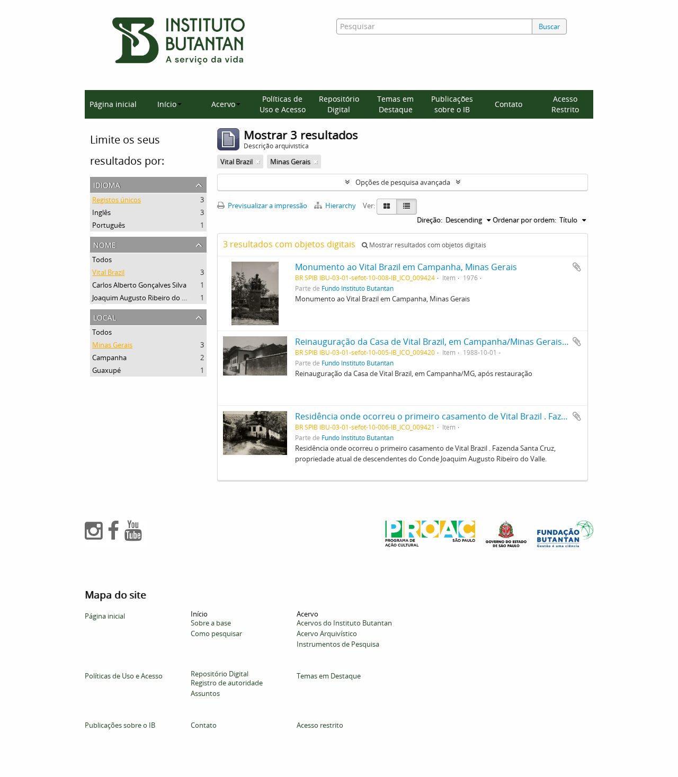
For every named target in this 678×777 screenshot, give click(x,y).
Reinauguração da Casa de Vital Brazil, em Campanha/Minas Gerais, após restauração (466, 341)
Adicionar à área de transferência (577, 267)
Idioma (106, 184)
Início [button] (166, 104)
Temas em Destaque (395, 104)
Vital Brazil (108, 272)
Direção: (429, 220)
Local (104, 316)
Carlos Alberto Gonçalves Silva (139, 285)
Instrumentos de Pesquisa (338, 644)
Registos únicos (116, 199)
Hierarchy (341, 205)
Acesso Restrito (565, 104)
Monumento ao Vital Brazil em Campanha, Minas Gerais (406, 267)
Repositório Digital (339, 104)
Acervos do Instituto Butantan (344, 623)
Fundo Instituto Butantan (358, 288)
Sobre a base (211, 623)
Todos (102, 259)
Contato (508, 104)
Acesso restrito (320, 725)
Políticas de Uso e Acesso (283, 104)
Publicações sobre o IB (452, 104)
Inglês (101, 212)
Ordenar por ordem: (524, 220)
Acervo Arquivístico (327, 633)
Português (108, 225)
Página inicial (113, 104)
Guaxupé (106, 370)
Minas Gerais (112, 345)
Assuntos (205, 693)
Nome (104, 244)
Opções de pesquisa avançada (402, 182)
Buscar (549, 26)
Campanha (109, 357)
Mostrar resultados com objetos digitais (427, 244)
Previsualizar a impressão (266, 205)
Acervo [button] (223, 104)
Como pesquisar (216, 633)
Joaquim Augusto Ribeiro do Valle (144, 297)
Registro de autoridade (227, 682)
